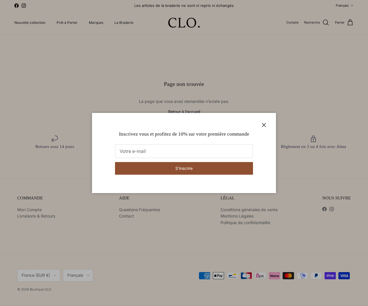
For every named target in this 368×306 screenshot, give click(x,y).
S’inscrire (184, 168)
